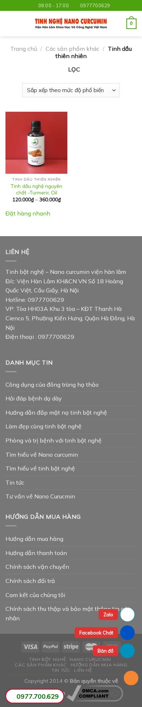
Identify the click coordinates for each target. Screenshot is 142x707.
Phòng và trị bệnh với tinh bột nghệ (53, 440)
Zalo (108, 614)
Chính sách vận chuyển (37, 566)
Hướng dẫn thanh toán (36, 552)
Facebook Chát (96, 633)
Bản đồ (105, 651)
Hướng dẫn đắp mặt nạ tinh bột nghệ (56, 412)
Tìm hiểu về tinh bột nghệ (40, 468)
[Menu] (9, 24)
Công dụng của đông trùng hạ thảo (52, 384)
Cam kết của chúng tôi (35, 595)
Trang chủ (23, 48)
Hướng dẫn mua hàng (34, 538)
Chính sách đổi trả (30, 580)
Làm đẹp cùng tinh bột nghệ (43, 426)
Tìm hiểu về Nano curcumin (41, 454)
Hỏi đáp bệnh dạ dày (33, 398)
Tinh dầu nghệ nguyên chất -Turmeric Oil (36, 189)
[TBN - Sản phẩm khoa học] (71, 24)
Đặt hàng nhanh (27, 213)
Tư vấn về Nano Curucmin (40, 496)
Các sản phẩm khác (72, 48)
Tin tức (14, 482)
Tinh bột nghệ (47, 659)
